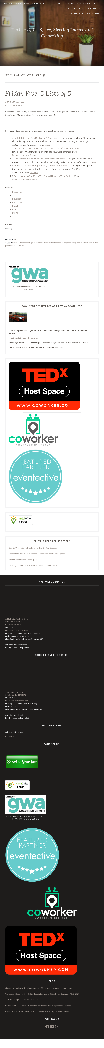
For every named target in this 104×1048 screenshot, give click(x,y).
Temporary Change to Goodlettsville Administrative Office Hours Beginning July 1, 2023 (42, 994)
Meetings (72, 8)
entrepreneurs (54, 243)
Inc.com (92, 162)
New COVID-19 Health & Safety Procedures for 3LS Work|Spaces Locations (37, 1012)
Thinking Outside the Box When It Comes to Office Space (33, 565)
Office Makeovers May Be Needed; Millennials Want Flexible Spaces (37, 554)
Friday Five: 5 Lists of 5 (38, 93)
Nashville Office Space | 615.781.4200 (24, 3)
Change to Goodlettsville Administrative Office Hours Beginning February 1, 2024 (39, 988)
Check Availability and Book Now (23, 338)
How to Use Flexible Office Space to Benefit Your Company (33, 548)
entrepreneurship (69, 243)
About (71, 3)
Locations (91, 8)
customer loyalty (41, 243)
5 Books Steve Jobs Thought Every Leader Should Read (40, 165)
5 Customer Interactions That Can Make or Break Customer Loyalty (47, 148)
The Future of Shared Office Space (23, 560)
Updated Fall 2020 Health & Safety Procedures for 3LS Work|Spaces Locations (38, 1006)
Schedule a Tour (80, 13)
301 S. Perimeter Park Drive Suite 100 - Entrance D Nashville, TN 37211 (16, 622)
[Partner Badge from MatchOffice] (21, 524)
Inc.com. (47, 144)
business (16, 243)
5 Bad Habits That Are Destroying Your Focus (35, 138)
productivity (10, 246)
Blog (97, 13)
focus (79, 243)
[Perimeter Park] (36, 503)
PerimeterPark (13, 106)
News (95, 243)
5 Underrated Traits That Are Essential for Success (38, 158)
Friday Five (87, 243)
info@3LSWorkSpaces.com (16, 630)
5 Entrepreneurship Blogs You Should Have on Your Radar (42, 176)
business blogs (26, 243)
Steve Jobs (21, 246)
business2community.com (24, 155)
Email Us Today (11, 737)
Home (60, 3)
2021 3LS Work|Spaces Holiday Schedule (21, 1000)
